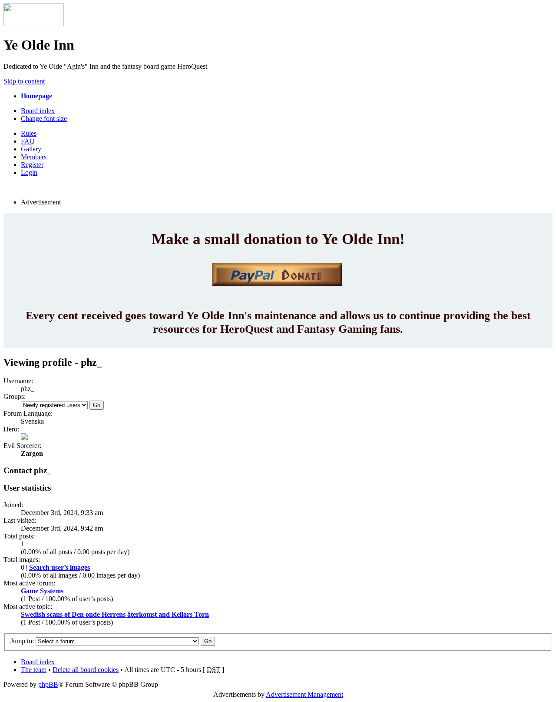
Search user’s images (59, 567)
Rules (28, 133)
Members (33, 156)
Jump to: (22, 641)
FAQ (28, 141)
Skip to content (24, 81)
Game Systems (42, 591)
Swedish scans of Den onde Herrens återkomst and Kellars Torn (115, 614)
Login (29, 172)
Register (32, 164)
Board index (38, 110)
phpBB (48, 684)
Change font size (44, 118)
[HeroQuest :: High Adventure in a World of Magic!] (33, 23)
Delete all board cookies (86, 669)
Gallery (31, 149)
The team (33, 669)
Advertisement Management (304, 694)
